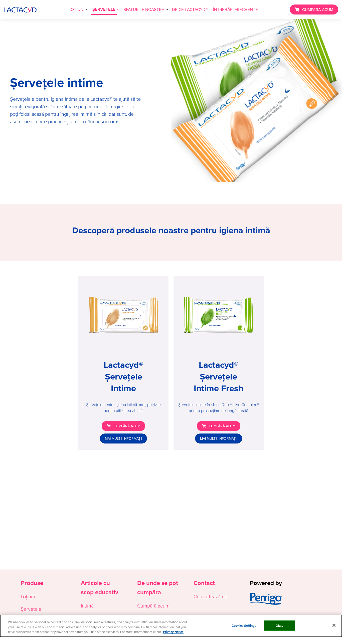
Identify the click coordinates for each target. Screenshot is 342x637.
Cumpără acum (153, 605)
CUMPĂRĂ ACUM (317, 9)
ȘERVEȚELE (103, 9)
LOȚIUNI (76, 9)
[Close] (333, 625)
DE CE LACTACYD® (190, 9)
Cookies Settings (244, 625)
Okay (280, 625)
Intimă (87, 605)
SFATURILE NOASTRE (143, 9)
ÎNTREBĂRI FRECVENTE (235, 9)
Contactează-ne (210, 596)
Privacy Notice (173, 632)
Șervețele (31, 608)
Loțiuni (28, 596)
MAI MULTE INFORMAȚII (123, 438)
